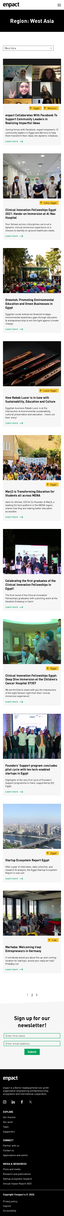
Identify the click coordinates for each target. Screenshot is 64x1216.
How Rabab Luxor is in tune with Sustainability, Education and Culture (31, 399)
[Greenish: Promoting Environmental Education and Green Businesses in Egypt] (32, 277)
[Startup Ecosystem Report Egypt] (32, 833)
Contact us (8, 1150)
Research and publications (17, 1173)
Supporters (9, 1131)
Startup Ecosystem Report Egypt (27, 860)
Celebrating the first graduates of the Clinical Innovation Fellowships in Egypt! (30, 584)
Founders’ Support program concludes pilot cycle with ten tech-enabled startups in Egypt (31, 769)
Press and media (11, 1169)
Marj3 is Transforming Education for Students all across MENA (29, 493)
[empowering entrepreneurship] (11, 5)
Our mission (9, 1117)
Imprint (7, 1205)
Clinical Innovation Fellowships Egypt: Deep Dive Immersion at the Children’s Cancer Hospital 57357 (31, 679)
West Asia (10, 48)
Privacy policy (10, 1201)
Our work (8, 1121)
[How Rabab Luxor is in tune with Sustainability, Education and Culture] (32, 370)
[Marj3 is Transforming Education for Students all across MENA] (32, 464)
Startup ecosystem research (17, 1178)
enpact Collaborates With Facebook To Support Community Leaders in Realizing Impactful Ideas (31, 119)
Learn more (12, 141)
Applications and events (15, 1155)
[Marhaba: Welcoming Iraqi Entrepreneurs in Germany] (32, 920)
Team (6, 1126)
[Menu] (59, 5)
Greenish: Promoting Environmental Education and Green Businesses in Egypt (29, 303)
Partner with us (11, 1145)
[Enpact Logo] (10, 1078)
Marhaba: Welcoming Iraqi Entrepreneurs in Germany (23, 949)
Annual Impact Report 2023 (17, 1183)
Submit (32, 1051)
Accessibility (9, 1210)
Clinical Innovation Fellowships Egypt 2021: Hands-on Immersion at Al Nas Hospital (30, 213)
